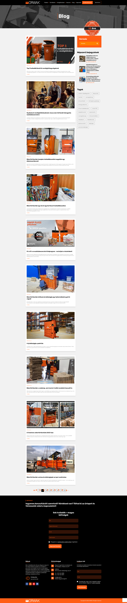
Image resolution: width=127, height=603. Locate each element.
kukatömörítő (92, 112)
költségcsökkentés (82, 104)
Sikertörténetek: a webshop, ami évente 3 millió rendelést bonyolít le (49, 388)
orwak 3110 (94, 108)
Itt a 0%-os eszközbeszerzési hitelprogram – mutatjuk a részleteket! (49, 251)
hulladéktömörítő (82, 112)
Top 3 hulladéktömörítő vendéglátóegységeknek (43, 68)
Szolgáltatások (60, 2)
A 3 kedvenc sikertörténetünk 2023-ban (40, 432)
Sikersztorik (95, 93)
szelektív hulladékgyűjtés (84, 93)
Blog (73, 2)
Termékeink (52, 2)
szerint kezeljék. (96, 583)
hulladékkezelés (90, 119)
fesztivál (80, 97)
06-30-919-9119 (34, 579)
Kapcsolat (78, 2)
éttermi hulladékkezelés (83, 108)
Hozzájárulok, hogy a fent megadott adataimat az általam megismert (90, 582)
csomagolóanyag (82, 116)
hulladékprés (81, 119)
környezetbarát (81, 101)
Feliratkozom (82, 587)
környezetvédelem (93, 116)
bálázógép (91, 123)
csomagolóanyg (89, 97)
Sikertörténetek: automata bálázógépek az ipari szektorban (46, 477)
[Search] (97, 43)
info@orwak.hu (58, 577)
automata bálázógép (83, 127)
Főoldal (46, 2)
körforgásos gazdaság (94, 101)
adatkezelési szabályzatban (65, 542)
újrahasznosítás (82, 123)
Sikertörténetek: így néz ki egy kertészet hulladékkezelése (46, 206)
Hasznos (68, 2)
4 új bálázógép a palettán (35, 343)
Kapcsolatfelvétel (55, 546)
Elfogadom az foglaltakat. (64, 542)
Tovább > (28, 74)
